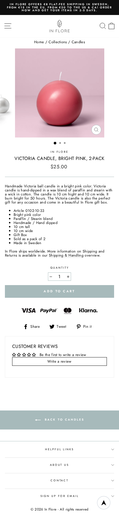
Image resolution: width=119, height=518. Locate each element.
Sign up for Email (59, 496)
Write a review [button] (59, 361)
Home (39, 42)
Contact (59, 481)
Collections (58, 42)
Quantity (59, 268)
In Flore (59, 152)
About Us (59, 465)
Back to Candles (63, 420)
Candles (78, 42)
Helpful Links (59, 449)
